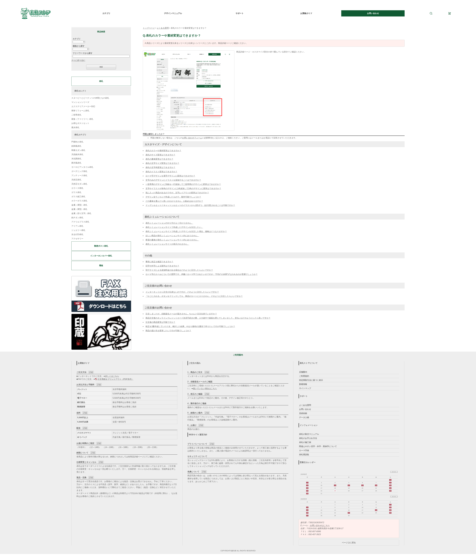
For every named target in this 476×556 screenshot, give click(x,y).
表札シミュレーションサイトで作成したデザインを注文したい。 (174, 227)
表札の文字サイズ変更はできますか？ (162, 163)
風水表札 (75, 127)
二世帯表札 (76, 115)
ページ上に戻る (349, 543)
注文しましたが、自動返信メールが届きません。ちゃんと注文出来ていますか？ (181, 314)
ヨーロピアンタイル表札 (82, 167)
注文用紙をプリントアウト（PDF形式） (115, 379)
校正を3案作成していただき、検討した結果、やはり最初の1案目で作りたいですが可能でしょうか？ (190, 326)
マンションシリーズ (80, 102)
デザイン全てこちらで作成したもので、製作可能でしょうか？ (173, 197)
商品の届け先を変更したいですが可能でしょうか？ (168, 331)
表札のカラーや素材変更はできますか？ (163, 151)
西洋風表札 (76, 163)
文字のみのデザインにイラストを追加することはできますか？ (173, 180)
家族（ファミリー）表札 (82, 119)
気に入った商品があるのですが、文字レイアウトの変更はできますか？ (177, 193)
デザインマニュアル (173, 13)
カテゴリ (106, 13)
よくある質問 (163, 28)
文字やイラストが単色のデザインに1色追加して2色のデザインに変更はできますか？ (183, 188)
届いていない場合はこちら (205, 389)
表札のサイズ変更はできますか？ (160, 155)
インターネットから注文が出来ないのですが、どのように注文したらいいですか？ (182, 292)
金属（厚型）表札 (79, 209)
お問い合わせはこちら (320, 525)
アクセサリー (77, 239)
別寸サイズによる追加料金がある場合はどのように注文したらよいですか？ (179, 270)
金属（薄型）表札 (79, 205)
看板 (101, 265)
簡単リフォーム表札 (80, 111)
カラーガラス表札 (79, 201)
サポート (240, 13)
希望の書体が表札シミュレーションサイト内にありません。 (172, 240)
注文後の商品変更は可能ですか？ (160, 322)
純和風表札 (76, 146)
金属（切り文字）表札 (81, 213)
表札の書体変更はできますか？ (159, 159)
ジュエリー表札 (78, 230)
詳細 (91, 372)
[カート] (449, 13)
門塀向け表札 (77, 142)
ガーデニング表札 (79, 171)
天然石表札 (76, 180)
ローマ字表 (304, 450)
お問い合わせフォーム (192, 138)
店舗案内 (303, 372)
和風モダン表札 (78, 150)
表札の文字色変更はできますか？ (160, 167)
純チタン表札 (77, 218)
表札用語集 (304, 454)
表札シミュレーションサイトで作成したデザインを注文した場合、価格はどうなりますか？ (186, 231)
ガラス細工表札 (78, 196)
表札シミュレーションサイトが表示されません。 (167, 244)
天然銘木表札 (77, 154)
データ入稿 (304, 417)
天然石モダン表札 (79, 184)
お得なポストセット (80, 123)
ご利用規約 (304, 376)
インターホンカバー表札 (101, 256)
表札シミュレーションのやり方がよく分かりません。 (169, 223)
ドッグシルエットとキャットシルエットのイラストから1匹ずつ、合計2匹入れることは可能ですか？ (190, 205)
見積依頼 (303, 413)
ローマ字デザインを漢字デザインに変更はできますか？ (170, 176)
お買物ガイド (306, 13)
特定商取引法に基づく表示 (311, 380)
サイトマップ (305, 388)
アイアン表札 (77, 226)
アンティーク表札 (79, 175)
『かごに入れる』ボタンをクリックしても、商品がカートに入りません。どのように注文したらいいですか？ (194, 296)
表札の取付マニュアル (309, 434)
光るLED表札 (77, 234)
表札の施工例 (305, 442)
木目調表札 (76, 159)
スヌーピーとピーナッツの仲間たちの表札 (90, 98)
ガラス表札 (76, 192)
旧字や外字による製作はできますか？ (162, 266)
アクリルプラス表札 (80, 222)
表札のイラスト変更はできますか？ (161, 172)
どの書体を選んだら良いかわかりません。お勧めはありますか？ (174, 201)
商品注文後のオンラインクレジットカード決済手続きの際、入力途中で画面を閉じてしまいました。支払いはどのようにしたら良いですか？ (208, 318)
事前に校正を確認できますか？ (159, 262)
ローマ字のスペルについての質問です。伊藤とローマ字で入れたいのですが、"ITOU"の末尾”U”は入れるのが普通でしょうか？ (202, 274)
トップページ (149, 28)
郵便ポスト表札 (101, 246)
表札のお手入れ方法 (308, 438)
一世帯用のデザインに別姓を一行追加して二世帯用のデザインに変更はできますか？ (183, 184)
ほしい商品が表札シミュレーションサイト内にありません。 (172, 236)
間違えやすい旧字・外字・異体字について (318, 446)
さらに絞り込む (78, 60)
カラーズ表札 (77, 188)
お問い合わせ (373, 13)
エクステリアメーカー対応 (83, 106)
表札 (101, 81)
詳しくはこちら (112, 376)
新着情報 (303, 384)
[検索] (431, 13)
